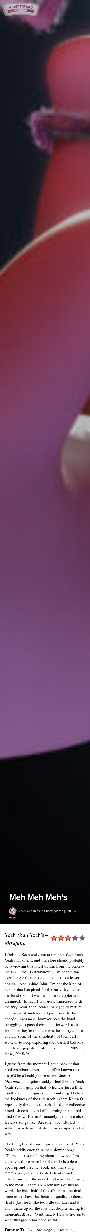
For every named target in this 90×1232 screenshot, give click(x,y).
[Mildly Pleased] (20, 14)
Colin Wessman (29, 911)
